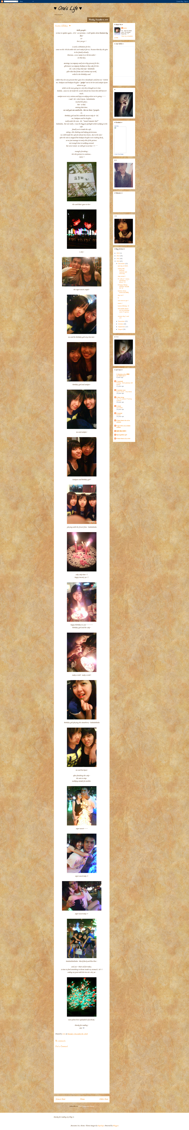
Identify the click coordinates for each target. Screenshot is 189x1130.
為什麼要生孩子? (121, 376)
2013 (118, 253)
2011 (118, 258)
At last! (118, 415)
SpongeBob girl (121, 435)
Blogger (115, 1126)
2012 (118, 256)
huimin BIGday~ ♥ (123, 306)
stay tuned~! (122, 276)
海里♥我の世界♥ (121, 431)
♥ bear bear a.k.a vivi (123, 438)
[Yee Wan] (120, 152)
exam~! (120, 303)
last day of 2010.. (123, 266)
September (122, 326)
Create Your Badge (118, 154)
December (121, 263)
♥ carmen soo (121, 390)
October (121, 324)
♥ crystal (119, 413)
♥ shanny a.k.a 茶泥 (122, 374)
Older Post (103, 1099)
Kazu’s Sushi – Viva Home (124, 391)
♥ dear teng (120, 397)
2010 (118, 261)
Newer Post (60, 1099)
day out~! (121, 295)
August (120, 329)
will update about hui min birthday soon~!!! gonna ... (123, 311)
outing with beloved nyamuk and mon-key (122, 271)
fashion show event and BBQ (123, 291)
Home (82, 1099)
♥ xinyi (118, 406)
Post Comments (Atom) (86, 1106)
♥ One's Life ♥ (68, 9)
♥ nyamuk (119, 381)
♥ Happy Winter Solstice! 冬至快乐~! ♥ (123, 286)
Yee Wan (116, 126)
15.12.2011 (119, 407)
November (121, 321)
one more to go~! (123, 300)
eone (125, 28)
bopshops (101, 1126)
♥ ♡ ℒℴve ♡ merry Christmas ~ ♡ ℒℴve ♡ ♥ (123, 280)
